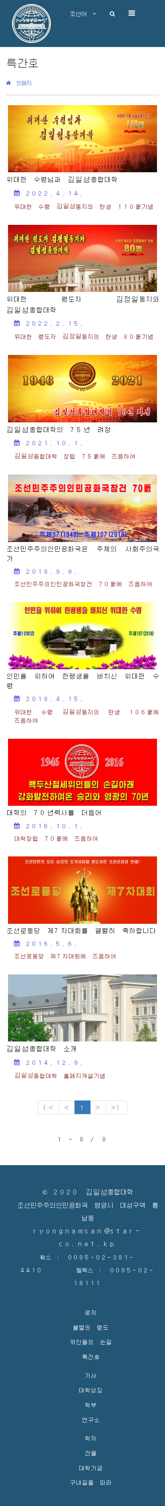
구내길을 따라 (91, 1482)
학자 (91, 1438)
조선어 (81, 13)
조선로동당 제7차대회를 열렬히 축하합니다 (81, 930)
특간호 (91, 1356)
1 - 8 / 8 (82, 1139)
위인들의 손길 (91, 1342)
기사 (91, 1375)
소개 (41, 1048)
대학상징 (90, 1390)
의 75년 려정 (58, 429)
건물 (91, 1453)
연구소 (91, 1419)
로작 (91, 1312)
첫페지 (21, 83)
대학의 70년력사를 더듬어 (53, 812)
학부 (91, 1405)
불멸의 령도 (90, 1327)
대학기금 (90, 1468)
